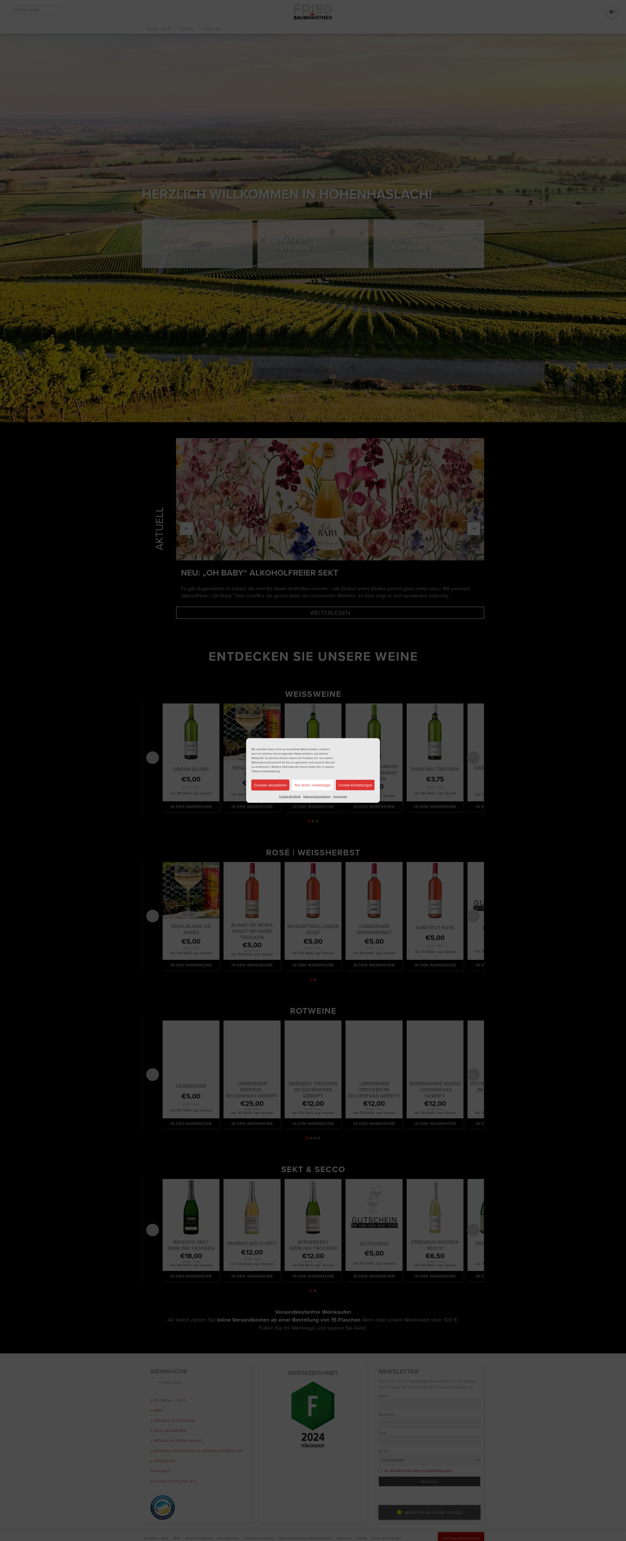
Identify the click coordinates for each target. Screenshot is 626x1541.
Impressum (340, 796)
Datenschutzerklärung (317, 796)
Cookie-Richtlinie (290, 796)
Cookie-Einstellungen (355, 784)
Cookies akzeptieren (270, 784)
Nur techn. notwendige (313, 784)
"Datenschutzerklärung (265, 771)
